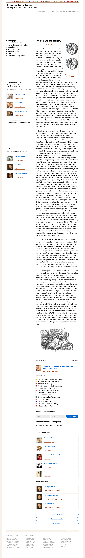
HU (35, 1)
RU (66, 1)
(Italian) (47, 393)
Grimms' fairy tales (19, 5)
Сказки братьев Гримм (67, 538)
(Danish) (48, 390)
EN (20, 1)
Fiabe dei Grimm (47, 538)
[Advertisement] (42, 25)
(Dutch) (48, 404)
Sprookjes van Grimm (48, 542)
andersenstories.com (12, 535)
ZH (77, 1)
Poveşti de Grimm (47, 547)
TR (70, 1)
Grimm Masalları (47, 541)
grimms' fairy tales (60, 11)
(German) (51, 379)
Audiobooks (12, 53)
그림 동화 (63, 546)
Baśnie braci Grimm (48, 544)
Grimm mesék (28, 547)
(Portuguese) (49, 397)
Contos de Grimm (47, 545)
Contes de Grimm (29, 545)
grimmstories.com (42, 11)
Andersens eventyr (12, 538)
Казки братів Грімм (66, 539)
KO (47, 1)
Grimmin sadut (28, 544)
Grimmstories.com (14, 83)
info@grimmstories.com (24, 122)
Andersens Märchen (12, 539)
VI (73, 1)
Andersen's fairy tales (16, 56)
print (77, 360)
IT (39, 1)
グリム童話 (64, 544)
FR (31, 1)
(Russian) (47, 401)
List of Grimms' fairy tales (18, 45)
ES (24, 1)
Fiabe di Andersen (11, 545)
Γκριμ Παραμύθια (66, 541)
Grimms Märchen (29, 539)
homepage (51, 11)
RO (62, 1)
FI (27, 1)
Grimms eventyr (29, 538)
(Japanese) (44, 399)
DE (16, 1)
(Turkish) (47, 406)
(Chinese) (45, 384)
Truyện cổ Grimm (47, 539)
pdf (73, 360)
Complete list (13, 47)
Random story (13, 51)
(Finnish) (47, 388)
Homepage (12, 41)
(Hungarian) (50, 386)
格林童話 (63, 542)
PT (58, 1)
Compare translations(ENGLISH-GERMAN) (15, 86)
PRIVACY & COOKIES (72, 531)
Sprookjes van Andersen (13, 547)
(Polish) (45, 395)
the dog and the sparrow (72, 11)
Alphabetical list (14, 49)
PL (54, 1)
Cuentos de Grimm (30, 542)
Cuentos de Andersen (12, 542)
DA (12, 1)
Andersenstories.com (15, 149)
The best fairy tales (15, 43)
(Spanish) (48, 381)
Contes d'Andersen (12, 544)
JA (43, 1)
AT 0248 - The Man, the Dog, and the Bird (50, 425)
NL (50, 1)
